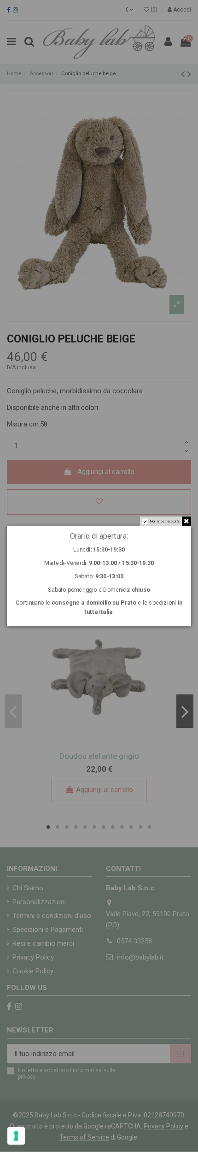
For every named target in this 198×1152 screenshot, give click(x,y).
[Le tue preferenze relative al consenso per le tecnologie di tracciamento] (16, 1136)
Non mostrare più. (165, 521)
